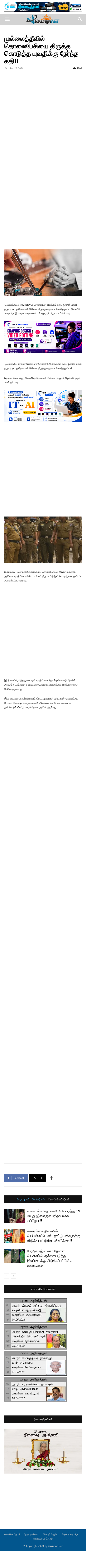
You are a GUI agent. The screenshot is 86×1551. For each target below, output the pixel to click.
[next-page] (13, 1275)
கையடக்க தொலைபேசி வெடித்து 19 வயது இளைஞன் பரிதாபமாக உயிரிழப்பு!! (53, 1216)
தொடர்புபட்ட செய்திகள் (31, 1199)
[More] (51, 1178)
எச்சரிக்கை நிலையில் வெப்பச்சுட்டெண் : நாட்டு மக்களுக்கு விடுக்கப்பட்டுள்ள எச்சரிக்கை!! (53, 1236)
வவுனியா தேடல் (12, 1534)
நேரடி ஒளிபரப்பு (31, 1534)
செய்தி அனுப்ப (50, 1534)
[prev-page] (6, 1275)
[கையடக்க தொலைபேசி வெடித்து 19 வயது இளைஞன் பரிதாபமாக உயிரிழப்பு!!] (14, 1216)
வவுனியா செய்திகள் (43, 1538)
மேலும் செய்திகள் (59, 1199)
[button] (7, 19)
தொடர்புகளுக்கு (70, 1534)
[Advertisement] (43, 116)
